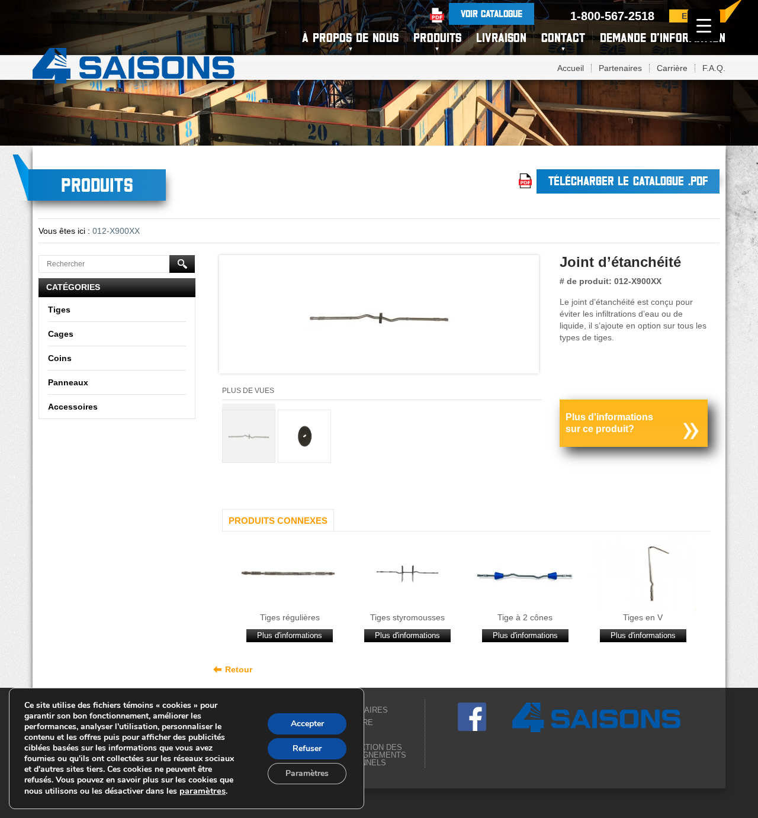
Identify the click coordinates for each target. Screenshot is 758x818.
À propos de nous (350, 37)
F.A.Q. (713, 68)
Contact (563, 37)
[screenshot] (379, 317)
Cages (60, 334)
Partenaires (620, 68)
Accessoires (73, 406)
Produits (437, 37)
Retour (238, 669)
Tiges (59, 309)
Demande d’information (662, 37)
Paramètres (307, 773)
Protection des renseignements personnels (369, 755)
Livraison (501, 37)
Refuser (307, 748)
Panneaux (68, 382)
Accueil (570, 68)
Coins (60, 358)
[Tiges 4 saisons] (134, 63)
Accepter (307, 723)
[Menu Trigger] (704, 25)
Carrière (672, 68)
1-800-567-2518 (612, 15)
